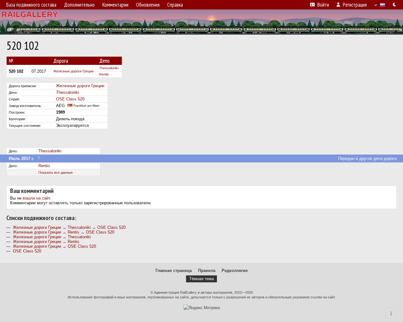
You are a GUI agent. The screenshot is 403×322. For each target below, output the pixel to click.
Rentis (104, 74)
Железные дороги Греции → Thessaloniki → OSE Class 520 (69, 227)
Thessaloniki (108, 68)
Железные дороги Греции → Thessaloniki (52, 236)
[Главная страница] (201, 22)
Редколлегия (235, 270)
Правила (206, 270)
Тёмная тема (201, 278)
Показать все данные (55, 172)
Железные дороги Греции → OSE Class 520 (54, 246)
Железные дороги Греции (73, 71)
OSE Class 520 (70, 99)
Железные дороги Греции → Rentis (46, 241)
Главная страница (174, 270)
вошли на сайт (36, 198)
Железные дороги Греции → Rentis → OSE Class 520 (63, 232)
